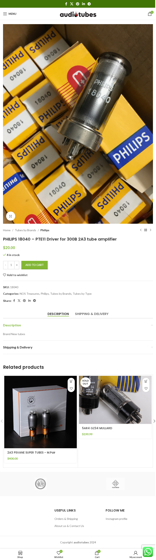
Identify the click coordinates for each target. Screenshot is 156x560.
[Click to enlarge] (10, 216)
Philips (44, 230)
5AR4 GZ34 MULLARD (97, 428)
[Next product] (150, 230)
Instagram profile (116, 518)
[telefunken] (115, 484)
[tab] (58, 314)
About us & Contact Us (69, 526)
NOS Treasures (29, 293)
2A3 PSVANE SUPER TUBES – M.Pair (31, 452)
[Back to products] (145, 230)
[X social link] (72, 4)
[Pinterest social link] (78, 4)
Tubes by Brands (25, 230)
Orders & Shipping (66, 518)
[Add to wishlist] (71, 388)
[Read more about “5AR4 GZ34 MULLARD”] (146, 381)
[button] (71, 381)
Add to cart (34, 265)
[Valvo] (40, 484)
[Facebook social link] (66, 4)
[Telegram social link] (89, 4)
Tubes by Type (82, 293)
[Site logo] (78, 13)
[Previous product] (140, 230)
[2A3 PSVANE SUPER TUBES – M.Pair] (40, 412)
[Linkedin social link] (83, 4)
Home (7, 230)
